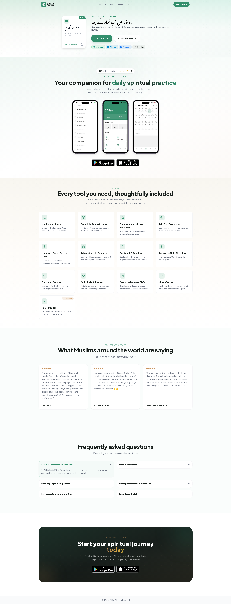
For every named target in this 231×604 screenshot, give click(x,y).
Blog (112, 4)
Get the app (181, 4)
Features (102, 4)
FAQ (130, 4)
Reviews (121, 4)
